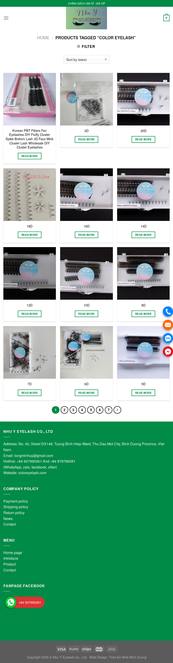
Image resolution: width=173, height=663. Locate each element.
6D (86, 384)
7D (29, 384)
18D (29, 226)
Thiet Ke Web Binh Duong (127, 657)
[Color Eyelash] (86, 18)
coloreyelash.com (32, 472)
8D (143, 305)
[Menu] (6, 17)
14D (143, 226)
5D (143, 384)
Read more (29, 156)
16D (86, 226)
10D (86, 305)
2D (86, 131)
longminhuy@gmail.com (33, 455)
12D (29, 305)
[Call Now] (10, 602)
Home (43, 37)
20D (143, 131)
